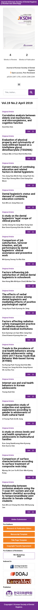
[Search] (31, 92)
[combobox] (15, 92)
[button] (19, 84)
